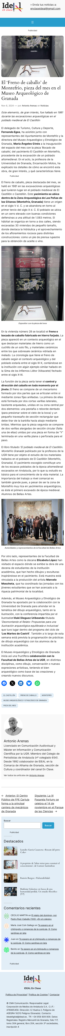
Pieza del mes (9, 705)
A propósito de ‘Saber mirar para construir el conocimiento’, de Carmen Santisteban (40, 864)
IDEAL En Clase (32, 988)
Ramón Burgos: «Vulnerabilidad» (35, 878)
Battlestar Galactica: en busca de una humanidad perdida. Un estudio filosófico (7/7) (38, 891)
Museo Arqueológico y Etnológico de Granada (25, 700)
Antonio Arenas (29, 105)
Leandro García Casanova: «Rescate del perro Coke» (40, 851)
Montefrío (47, 695)
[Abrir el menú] (32, 22)
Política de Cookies (38, 994)
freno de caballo (28, 695)
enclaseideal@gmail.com (45, 8)
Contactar (55, 994)
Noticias (45, 105)
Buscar (7, 820)
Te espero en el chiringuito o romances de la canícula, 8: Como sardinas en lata (34, 929)
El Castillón (9, 695)
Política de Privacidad (16, 994)
